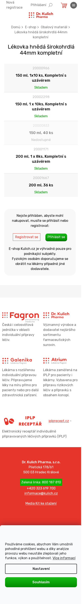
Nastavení (41, 569)
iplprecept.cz (59, 421)
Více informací (64, 558)
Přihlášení (38, 5)
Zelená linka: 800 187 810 (41, 482)
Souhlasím (41, 582)
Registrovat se (26, 237)
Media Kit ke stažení (41, 503)
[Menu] (73, 5)
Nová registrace (14, 4)
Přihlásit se (56, 237)
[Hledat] (50, 5)
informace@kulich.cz (41, 493)
